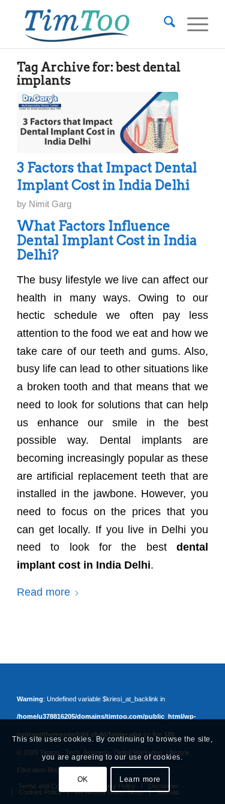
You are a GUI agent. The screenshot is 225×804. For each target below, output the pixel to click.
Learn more (140, 779)
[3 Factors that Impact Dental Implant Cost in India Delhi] (97, 122)
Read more (43, 592)
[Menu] (191, 24)
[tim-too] (93, 24)
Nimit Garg (50, 204)
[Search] (163, 24)
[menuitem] (163, 24)
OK (82, 779)
